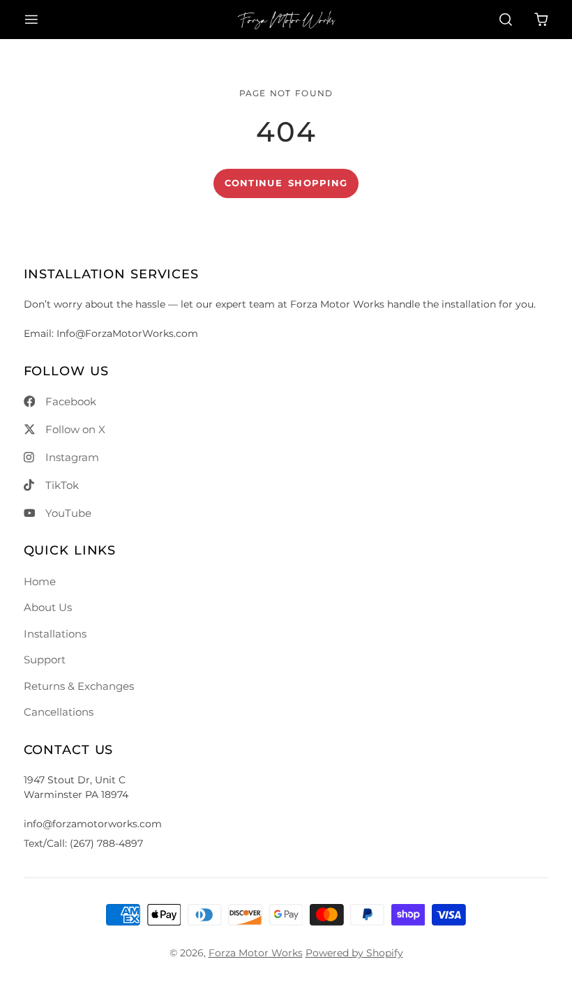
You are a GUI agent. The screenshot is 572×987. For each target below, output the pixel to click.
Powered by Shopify (354, 953)
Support (45, 659)
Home (40, 581)
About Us (48, 607)
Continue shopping (286, 183)
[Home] (286, 19)
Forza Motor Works (256, 953)
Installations (55, 633)
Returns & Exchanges (79, 686)
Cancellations (58, 711)
